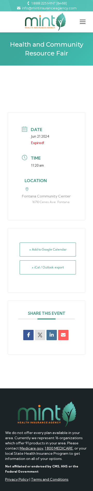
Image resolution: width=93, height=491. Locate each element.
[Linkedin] (52, 335)
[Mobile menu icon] (83, 22)
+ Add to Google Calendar (48, 249)
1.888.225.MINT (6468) (49, 3)
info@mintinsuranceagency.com (49, 8)
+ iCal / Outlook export (48, 267)
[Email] (63, 335)
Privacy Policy (17, 479)
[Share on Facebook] (28, 335)
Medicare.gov (31, 448)
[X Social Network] (40, 335)
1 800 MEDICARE (59, 448)
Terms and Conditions (49, 479)
